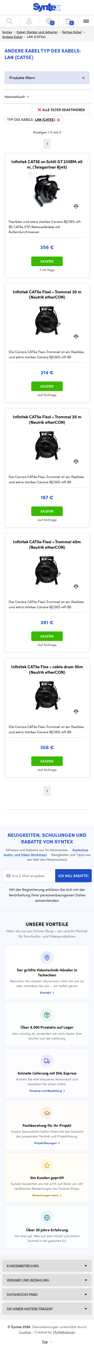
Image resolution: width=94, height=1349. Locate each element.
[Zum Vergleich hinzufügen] (76, 206)
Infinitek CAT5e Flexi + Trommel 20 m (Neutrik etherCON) (47, 419)
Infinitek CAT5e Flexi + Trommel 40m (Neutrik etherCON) (47, 544)
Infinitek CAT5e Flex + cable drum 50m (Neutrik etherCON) (47, 669)
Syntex (7, 32)
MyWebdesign (64, 1331)
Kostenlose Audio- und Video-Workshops (46, 852)
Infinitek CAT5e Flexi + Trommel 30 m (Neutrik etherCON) (47, 294)
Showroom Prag (22, 1294)
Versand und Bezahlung (28, 1280)
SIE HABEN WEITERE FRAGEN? (30, 1308)
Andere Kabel (12, 36)
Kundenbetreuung (23, 1265)
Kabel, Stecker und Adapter (37, 32)
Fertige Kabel (71, 32)
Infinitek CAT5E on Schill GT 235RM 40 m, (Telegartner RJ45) (47, 164)
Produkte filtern (22, 77)
